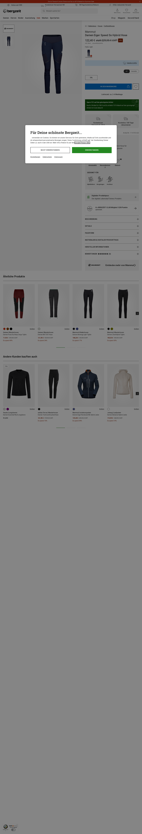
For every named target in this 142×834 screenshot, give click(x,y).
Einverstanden (91, 150)
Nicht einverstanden (50, 150)
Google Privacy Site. (82, 143)
